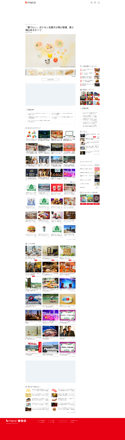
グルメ (35, 24)
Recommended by (70, 239)
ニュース (30, 24)
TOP (26, 24)
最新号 (83, 203)
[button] (25, 72)
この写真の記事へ (50, 79)
